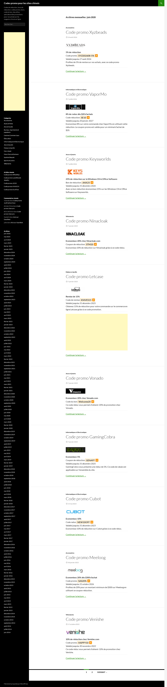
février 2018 (8, 500)
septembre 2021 (9, 369)
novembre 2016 (9, 548)
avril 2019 (7, 456)
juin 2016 (7, 560)
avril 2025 (7, 240)
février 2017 (8, 538)
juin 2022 (7, 347)
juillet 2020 (8, 409)
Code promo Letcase (84, 276)
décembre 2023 (9, 290)
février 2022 (8, 359)
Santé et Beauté (9, 157)
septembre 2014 (9, 623)
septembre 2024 (9, 262)
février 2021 (8, 387)
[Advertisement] (97, 332)
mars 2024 (7, 281)
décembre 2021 (9, 362)
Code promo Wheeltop (12, 175)
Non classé (7, 151)
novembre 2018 (9, 472)
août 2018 (7, 482)
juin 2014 (7, 632)
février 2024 (8, 284)
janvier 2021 (8, 391)
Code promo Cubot (83, 498)
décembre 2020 (9, 394)
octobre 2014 (8, 620)
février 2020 (8, 425)
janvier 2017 (8, 541)
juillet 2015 (8, 592)
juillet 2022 (8, 343)
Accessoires (70, 28)
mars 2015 (7, 604)
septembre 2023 (9, 299)
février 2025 (8, 246)
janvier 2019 (8, 466)
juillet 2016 (8, 557)
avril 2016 (7, 566)
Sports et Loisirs (9, 160)
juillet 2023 (8, 306)
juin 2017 (7, 526)
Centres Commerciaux (11, 135)
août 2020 (7, 406)
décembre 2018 (9, 469)
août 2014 (7, 626)
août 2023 (7, 303)
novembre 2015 (9, 582)
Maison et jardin (71, 272)
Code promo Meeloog (86, 557)
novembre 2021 (9, 365)
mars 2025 (7, 243)
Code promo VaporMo (86, 94)
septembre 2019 (9, 441)
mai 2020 (7, 416)
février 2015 (8, 607)
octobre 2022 (8, 334)
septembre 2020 (9, 403)
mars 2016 (7, 570)
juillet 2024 (8, 268)
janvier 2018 (8, 504)
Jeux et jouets (71, 154)
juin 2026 (7, 233)
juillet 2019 (8, 447)
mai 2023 (7, 312)
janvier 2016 (8, 576)
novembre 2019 (9, 434)
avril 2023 (7, 315)
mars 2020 (7, 422)
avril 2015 (7, 601)
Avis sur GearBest (17, 223)
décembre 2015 (9, 579)
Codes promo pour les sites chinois (21, 3)
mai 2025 (7, 237)
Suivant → (102, 672)
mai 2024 (7, 274)
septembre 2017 (9, 516)
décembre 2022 (9, 328)
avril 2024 (7, 277)
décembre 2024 (9, 252)
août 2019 (7, 444)
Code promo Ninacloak (87, 221)
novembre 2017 (9, 510)
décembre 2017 (9, 507)
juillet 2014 (8, 629)
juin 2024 (7, 271)
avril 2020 (7, 419)
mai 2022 (7, 350)
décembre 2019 (9, 431)
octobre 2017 (8, 513)
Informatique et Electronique (76, 90)
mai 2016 (7, 563)
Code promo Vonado (84, 378)
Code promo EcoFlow (11, 190)
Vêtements (70, 216)
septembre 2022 (9, 337)
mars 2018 (7, 497)
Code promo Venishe (85, 619)
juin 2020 (7, 413)
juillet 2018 (8, 485)
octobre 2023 (8, 296)
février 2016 (8, 573)
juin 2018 (7, 488)
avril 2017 (7, 532)
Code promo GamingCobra (90, 436)
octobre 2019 (8, 438)
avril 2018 (7, 494)
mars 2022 (7, 356)
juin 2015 (7, 595)
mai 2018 (7, 491)
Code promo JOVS (10, 183)
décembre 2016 (9, 544)
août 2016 (7, 554)
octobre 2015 (8, 585)
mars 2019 (7, 460)
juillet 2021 (8, 372)
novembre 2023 (9, 293)
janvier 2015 (8, 610)
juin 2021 (7, 375)
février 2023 (8, 321)
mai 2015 (7, 598)
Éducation (7, 138)
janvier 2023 (8, 325)
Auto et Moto (8, 124)
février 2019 (8, 463)
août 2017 (7, 519)
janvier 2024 (8, 287)
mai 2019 (7, 453)
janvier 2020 (8, 428)
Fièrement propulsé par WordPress (16, 684)
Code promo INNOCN (11, 186)
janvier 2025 (8, 249)
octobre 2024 (8, 259)
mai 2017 (7, 529)
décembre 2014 (9, 614)
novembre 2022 (9, 331)
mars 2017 (7, 535)
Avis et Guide (8, 127)
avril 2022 (7, 353)
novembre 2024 (9, 255)
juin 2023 (7, 309)
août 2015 (7, 588)
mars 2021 (7, 384)
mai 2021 (7, 378)
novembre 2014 (9, 617)
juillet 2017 (8, 522)
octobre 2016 (8, 551)
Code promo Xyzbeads (86, 32)
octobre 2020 (8, 400)
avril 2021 (7, 381)
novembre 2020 (9, 397)
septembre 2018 (9, 478)
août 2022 (7, 340)
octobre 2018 (8, 475)
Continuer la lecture (76, 71)
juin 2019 (7, 450)
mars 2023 (7, 318)
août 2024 (7, 265)
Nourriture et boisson (11, 154)
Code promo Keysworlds (88, 159)
